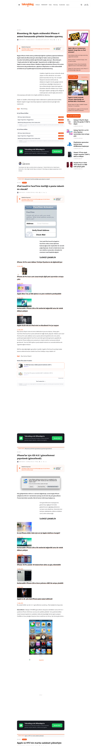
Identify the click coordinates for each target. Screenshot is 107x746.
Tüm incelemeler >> (84, 77)
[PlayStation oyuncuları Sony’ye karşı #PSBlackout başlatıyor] (69, 144)
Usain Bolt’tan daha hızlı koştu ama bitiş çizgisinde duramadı (78, 56)
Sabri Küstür (22, 39)
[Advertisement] (40, 398)
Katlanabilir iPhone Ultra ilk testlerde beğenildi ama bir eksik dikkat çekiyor (77, 64)
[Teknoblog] (27, 5)
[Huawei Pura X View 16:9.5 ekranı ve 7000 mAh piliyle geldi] (69, 164)
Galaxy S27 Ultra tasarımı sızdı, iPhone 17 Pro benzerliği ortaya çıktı (78, 69)
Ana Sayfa (19, 30)
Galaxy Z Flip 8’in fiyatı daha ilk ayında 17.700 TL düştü (82, 122)
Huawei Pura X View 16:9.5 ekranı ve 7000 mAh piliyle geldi (80, 164)
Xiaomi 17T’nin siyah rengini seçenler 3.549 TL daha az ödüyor (82, 154)
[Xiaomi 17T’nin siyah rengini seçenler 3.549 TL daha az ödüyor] (69, 154)
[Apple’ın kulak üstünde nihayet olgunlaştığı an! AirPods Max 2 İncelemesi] (78, 88)
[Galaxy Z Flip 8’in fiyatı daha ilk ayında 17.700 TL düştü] (69, 122)
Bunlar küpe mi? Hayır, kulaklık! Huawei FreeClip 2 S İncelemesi (77, 105)
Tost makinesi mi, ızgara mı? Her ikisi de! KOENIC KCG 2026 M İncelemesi (78, 109)
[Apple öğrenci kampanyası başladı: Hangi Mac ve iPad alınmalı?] (78, 38)
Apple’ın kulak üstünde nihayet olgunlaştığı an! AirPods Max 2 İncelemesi (76, 99)
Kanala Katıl (57, 151)
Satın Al (26, 366)
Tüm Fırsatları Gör (40, 381)
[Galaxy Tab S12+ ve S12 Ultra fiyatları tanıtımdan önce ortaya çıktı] (69, 132)
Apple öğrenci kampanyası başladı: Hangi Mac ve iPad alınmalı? (77, 50)
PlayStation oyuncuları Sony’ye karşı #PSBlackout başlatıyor (81, 144)
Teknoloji (24, 182)
